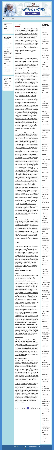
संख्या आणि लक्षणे (45, 51)
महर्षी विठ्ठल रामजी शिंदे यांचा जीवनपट (45, 71)
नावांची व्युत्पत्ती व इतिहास (45, 180)
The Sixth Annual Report (45, 277)
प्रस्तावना (45, 140)
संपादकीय (45, 47)
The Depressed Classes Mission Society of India (45, 337)
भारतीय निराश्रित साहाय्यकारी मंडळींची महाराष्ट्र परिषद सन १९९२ (45, 107)
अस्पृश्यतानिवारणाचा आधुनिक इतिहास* (45, 251)
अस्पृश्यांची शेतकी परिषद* (45, 231)
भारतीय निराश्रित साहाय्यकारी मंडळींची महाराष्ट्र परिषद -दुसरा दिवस (45, 422)
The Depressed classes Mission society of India (45, 346)
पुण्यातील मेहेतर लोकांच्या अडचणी (46, 161)
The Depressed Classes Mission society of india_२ (45, 329)
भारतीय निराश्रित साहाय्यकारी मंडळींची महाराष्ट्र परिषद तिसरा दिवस (45, 117)
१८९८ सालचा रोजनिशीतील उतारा (45, 439)
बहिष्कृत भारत (45, 136)
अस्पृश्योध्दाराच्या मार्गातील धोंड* (45, 220)
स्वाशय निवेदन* (45, 33)
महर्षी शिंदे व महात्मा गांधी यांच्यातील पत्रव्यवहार (46, 403)
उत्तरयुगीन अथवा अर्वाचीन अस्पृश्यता (45, 214)
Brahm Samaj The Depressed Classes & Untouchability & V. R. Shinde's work (46, 373)
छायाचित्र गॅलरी (6, 30)
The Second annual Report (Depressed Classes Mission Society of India (46, 286)
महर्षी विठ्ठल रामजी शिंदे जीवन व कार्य (7, 82)
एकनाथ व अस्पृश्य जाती (45, 208)
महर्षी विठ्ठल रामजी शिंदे (45, 76)
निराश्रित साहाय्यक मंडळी (45, 174)
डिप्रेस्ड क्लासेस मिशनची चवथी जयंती (45, 203)
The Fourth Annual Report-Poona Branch (45, 431)
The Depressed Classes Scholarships (45, 320)
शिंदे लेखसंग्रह (6, 51)
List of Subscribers (45, 352)
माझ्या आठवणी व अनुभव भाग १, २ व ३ (7, 44)
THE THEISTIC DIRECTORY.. (7, 71)
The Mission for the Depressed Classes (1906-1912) (46, 295)
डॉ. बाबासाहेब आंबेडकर (45, 190)
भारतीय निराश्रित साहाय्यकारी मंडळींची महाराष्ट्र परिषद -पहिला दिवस (45, 412)
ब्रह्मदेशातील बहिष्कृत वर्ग (45, 126)
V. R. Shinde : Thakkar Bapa (45, 271)
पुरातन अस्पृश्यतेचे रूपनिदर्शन (45, 154)
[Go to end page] (39, 408)
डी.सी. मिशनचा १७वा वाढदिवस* (45, 196)
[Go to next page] (37, 408)
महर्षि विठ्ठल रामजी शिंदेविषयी (7, 27)
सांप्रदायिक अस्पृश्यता (45, 42)
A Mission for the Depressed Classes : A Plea (46, 391)
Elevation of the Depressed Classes (46, 364)
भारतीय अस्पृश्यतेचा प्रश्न (7, 62)
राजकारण (45, 65)
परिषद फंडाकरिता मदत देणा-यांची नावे (45, 167)
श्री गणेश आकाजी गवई (45, 61)
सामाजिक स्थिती (45, 38)
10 (35, 408)
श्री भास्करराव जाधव (45, 56)
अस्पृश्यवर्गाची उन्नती (45, 241)
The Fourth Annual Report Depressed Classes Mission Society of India (45, 305)
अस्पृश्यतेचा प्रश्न (45, 246)
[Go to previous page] (17, 408)
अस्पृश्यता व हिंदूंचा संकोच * (45, 258)
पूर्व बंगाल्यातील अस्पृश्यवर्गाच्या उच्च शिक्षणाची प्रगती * (45, 147)
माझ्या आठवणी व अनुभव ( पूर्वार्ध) (7, 54)
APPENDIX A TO (45, 380)
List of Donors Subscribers (45, 358)
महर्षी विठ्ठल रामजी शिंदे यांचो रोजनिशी (7, 58)
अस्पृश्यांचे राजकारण (45, 226)
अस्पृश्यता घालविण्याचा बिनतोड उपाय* (45, 264)
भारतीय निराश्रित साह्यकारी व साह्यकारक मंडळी (45, 89)
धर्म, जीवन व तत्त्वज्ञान (7, 40)
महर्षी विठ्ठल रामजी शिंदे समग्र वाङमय (7, 86)
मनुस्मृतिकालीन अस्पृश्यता (45, 82)
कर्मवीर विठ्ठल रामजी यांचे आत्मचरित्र (8, 48)
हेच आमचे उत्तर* (45, 28)
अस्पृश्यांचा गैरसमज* (45, 237)
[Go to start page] (15, 408)
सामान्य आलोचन (18, 24)
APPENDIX (45, 385)
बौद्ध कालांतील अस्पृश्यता (46, 131)
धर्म (45, 186)
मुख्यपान (5, 24)
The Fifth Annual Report (45, 313)
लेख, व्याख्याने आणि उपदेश (7, 66)
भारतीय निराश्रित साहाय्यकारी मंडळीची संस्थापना (45, 98)
